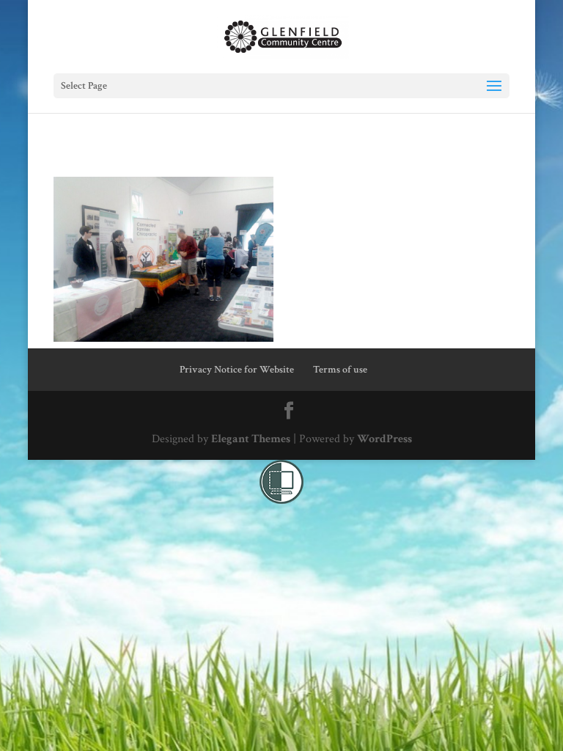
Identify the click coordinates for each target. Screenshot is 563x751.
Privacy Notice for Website (237, 369)
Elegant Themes (250, 439)
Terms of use (340, 369)
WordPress (384, 439)
